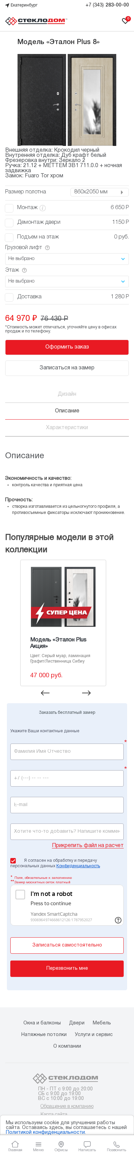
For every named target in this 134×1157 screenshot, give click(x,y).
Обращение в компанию (67, 1106)
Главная (15, 1150)
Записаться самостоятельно (67, 945)
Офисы (61, 1150)
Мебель (102, 1023)
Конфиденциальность (78, 866)
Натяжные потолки (44, 1035)
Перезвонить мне (67, 968)
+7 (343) (107, 5)
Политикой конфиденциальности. (46, 1132)
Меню (38, 1150)
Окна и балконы (42, 1023)
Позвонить (116, 1150)
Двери (77, 1023)
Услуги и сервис (94, 1035)
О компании (67, 1046)
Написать (87, 1150)
